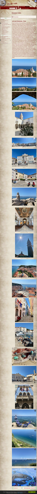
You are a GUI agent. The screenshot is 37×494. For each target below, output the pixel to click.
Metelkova (16, 488)
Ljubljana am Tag (5, 32)
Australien (6, 6)
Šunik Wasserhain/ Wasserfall (29, 488)
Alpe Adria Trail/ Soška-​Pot (6, 24)
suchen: (8, 8)
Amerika (2, 6)
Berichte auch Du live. (25, 8)
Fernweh (2, 19)
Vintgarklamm (4, 30)
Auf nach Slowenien (4, 23)
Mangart (3, 25)
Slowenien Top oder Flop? (6, 38)
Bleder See (3, 29)
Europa (10, 6)
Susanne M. (14, 14)
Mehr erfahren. (20, 492)
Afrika (17, 6)
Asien (13, 6)
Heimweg (2, 41)
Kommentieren (16, 16)
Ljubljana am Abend (5, 31)
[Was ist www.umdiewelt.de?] (35, 1)
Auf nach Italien (4, 40)
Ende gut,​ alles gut (4, 42)
